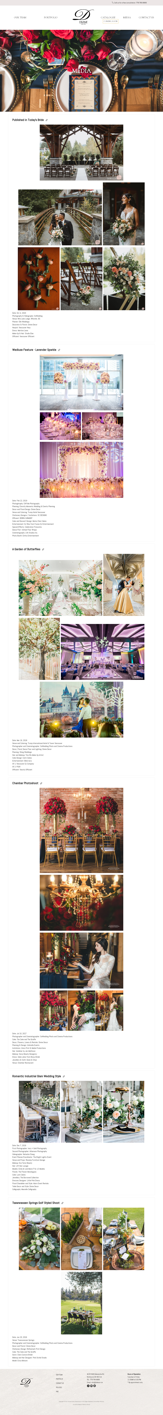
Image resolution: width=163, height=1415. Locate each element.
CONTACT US (146, 17)
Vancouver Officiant (27, 336)
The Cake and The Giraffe (26, 1039)
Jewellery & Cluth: (19, 1059)
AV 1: (14, 763)
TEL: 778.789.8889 (93, 1380)
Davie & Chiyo (32, 1059)
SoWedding (38, 316)
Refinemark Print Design (36, 1349)
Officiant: (16, 336)
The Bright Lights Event (42, 1157)
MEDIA (127, 17)
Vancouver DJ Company (25, 763)
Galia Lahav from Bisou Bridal (29, 1057)
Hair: (14, 1051)
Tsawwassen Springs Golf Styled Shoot (36, 1203)
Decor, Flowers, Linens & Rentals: (25, 1042)
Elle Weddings (24, 321)
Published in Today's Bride (28, 120)
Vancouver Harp (24, 327)
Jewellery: (16, 1177)
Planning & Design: (19, 1045)
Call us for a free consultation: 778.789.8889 (130, 3)
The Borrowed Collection (29, 1177)
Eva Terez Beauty (25, 1163)
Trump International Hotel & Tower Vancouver (45, 743)
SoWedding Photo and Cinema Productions (56, 746)
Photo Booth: (17, 535)
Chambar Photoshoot (25, 783)
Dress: (15, 330)
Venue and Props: (19, 1160)
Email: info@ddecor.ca (95, 1382)
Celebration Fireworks (33, 527)
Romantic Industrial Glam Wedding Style (36, 1076)
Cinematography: (18, 532)
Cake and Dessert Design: (22, 521)
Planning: (16, 506)
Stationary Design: (19, 1349)
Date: (14, 313)
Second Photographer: (21, 1151)
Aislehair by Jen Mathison (25, 1051)
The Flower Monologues (27, 1171)
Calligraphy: (16, 1189)
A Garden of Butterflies (26, 549)
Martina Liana (23, 330)
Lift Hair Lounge (22, 1166)
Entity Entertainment (31, 535)
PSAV (18, 766)
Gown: (14, 1354)
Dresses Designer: (19, 1180)
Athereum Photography (38, 1151)
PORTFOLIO (50, 17)
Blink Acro (28, 760)
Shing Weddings (26, 752)
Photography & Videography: (23, 316)
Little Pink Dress (33, 1180)
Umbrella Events (33, 1045)
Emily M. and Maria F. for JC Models (32, 1168)
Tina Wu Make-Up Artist (35, 755)
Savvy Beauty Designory (28, 1054)
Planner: (15, 321)
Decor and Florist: (19, 1346)
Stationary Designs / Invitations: (25, 515)
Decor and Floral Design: (21, 509)
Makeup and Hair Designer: (22, 1357)
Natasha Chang (29, 1154)
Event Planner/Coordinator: (22, 1157)
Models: (15, 1168)
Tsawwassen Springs (26, 1340)
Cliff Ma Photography (31, 503)
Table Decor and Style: (21, 1186)
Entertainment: (18, 524)
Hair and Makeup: (19, 755)
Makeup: (15, 1054)
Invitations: (16, 1048)
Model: (15, 1360)
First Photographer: (20, 1148)
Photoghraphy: (18, 503)
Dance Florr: (17, 529)
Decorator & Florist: (20, 324)
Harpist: (15, 327)
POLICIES (59, 1387)
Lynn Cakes (21, 1174)
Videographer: (17, 1154)
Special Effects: (18, 527)
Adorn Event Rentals (41, 1183)
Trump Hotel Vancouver (36, 512)
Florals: (15, 1171)
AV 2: (14, 766)
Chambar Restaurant (25, 1062)
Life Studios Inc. (31, 532)
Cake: (14, 1039)
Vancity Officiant (26, 769)
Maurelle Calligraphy (28, 1189)
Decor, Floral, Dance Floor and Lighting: (27, 749)
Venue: (15, 318)
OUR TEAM (20, 17)
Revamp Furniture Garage (35, 1160)
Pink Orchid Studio (40, 1357)
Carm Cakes (27, 757)
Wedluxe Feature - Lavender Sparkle (34, 350)
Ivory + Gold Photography (37, 1148)
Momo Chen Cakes (39, 521)
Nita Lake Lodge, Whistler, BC (29, 318)
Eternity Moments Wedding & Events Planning (37, 506)
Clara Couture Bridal (24, 1354)
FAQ (57, 1391)
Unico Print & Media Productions (33, 1048)
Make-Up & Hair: (18, 333)
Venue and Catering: (20, 512)
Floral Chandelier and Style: (22, 1183)
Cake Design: (17, 757)
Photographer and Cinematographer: (26, 746)
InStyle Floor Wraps (29, 529)
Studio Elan (29, 333)
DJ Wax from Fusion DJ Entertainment (39, 524)
